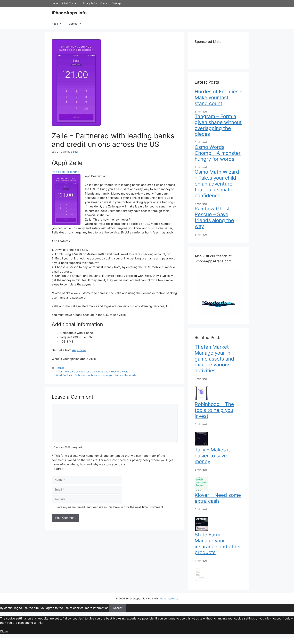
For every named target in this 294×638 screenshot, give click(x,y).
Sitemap (116, 3)
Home (55, 3)
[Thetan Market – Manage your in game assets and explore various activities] (201, 399)
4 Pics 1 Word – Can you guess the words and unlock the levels (92, 371)
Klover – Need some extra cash (218, 498)
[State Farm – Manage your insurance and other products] (201, 581)
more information (97, 608)
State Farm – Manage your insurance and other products (218, 543)
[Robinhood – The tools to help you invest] (201, 444)
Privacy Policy (90, 3)
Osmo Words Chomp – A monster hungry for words (218, 153)
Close (4, 631)
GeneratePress (169, 598)
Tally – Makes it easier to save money (212, 456)
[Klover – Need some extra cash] (201, 529)
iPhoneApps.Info (69, 12)
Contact (104, 3)
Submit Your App (70, 3)
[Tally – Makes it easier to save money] (201, 490)
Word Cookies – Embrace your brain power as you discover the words (96, 375)
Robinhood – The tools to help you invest (214, 410)
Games (73, 23)
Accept (117, 608)
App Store (79, 350)
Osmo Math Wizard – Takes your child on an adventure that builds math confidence (217, 183)
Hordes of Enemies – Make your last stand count (218, 97)
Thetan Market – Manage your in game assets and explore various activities (214, 358)
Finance (60, 367)
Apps (55, 23)
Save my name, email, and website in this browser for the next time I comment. (109, 507)
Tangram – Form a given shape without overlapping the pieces (218, 125)
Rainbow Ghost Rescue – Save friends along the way (214, 217)
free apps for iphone (65, 171)
